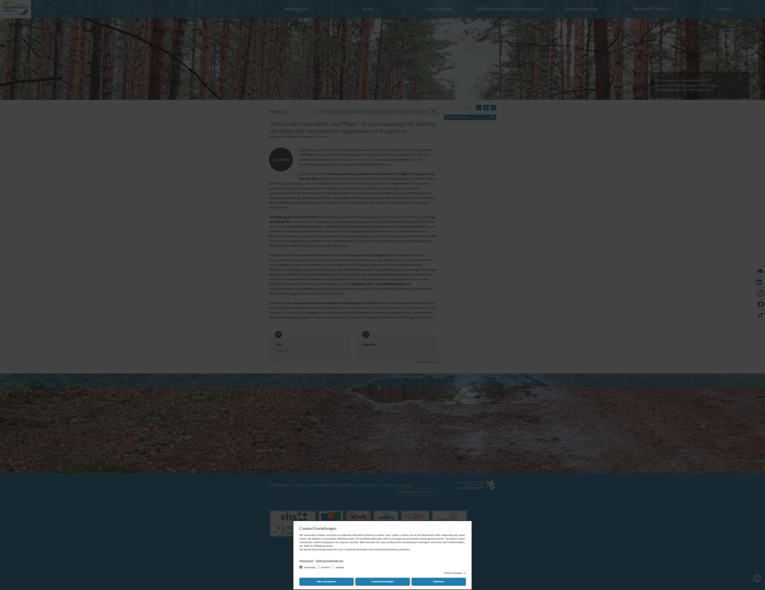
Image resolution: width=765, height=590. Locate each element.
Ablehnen (438, 581)
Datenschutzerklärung (329, 560)
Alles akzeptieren (326, 581)
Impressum (306, 560)
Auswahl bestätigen (382, 581)
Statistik (339, 567)
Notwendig (309, 567)
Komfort (325, 567)
